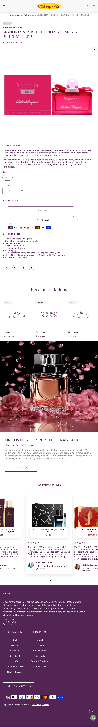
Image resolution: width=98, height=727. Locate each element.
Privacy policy (40, 650)
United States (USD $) (17, 686)
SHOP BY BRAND (14, 666)
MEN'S (14, 645)
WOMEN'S (14, 650)
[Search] (88, 6)
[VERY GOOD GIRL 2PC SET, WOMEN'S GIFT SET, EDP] (49, 518)
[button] (45, 580)
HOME (14, 640)
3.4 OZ (7, 177)
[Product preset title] (16, 314)
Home (11, 15)
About (40, 640)
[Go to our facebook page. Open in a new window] (6, 622)
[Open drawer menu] (4, 6)
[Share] (15, 267)
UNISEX (14, 661)
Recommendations (49, 290)
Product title (9, 332)
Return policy (40, 656)
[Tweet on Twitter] (31, 267)
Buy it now (43, 220)
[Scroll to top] (92, 711)
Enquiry (40, 645)
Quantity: (7, 185)
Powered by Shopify (40, 705)
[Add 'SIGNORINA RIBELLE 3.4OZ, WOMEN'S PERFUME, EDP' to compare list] (23, 191)
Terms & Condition (40, 661)
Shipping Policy (40, 666)
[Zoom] (94, 50)
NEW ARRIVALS (14, 672)
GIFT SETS (14, 656)
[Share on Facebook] (23, 267)
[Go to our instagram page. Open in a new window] (13, 622)
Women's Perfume (25, 15)
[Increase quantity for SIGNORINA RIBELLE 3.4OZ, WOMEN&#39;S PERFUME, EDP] (14, 191)
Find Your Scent (21, 467)
